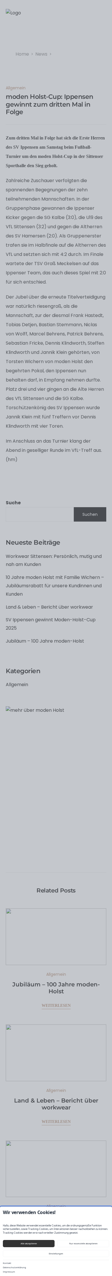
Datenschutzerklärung (14, 1267)
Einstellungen (56, 1253)
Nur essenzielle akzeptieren (83, 1243)
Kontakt (7, 1263)
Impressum (9, 1271)
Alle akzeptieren (29, 1243)
